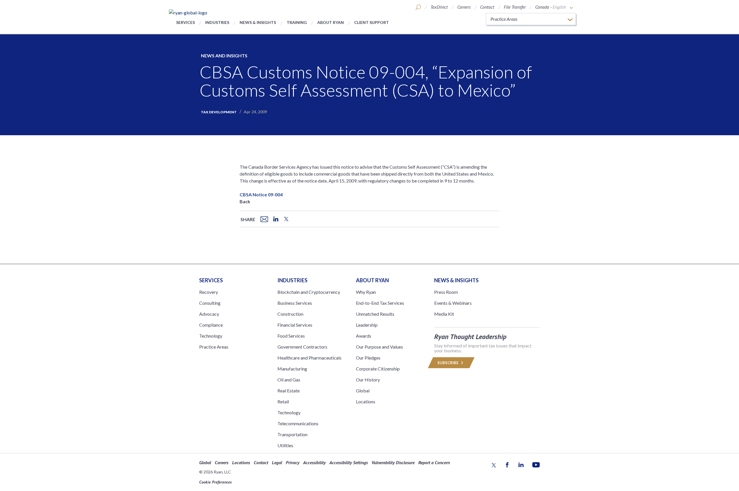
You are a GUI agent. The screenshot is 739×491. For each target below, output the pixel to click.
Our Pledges (368, 357)
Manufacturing (292, 368)
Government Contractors (302, 346)
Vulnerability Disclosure (393, 462)
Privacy (292, 462)
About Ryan (330, 22)
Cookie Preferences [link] (215, 482)
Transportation (292, 434)
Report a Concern (434, 462)
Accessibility (314, 462)
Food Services (291, 335)
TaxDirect (439, 7)
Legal (277, 462)
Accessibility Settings (348, 462)
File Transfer (515, 7)
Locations (365, 401)
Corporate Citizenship (378, 368)
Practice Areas (213, 346)
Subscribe (448, 362)
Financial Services (294, 325)
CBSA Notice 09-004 (261, 194)
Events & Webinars (453, 303)
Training (297, 22)
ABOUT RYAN (372, 280)
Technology (210, 335)
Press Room (446, 292)
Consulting (210, 303)
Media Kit (444, 314)
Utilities (285, 445)
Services (185, 22)
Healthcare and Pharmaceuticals (309, 357)
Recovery (208, 292)
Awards (363, 335)
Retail (283, 401)
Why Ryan (366, 292)
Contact (487, 7)
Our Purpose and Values (379, 346)
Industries (217, 22)
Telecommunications (297, 423)
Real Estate (288, 390)
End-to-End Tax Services (380, 303)
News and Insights (224, 55)
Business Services (294, 303)
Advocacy (209, 314)
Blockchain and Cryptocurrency (308, 292)
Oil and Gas (288, 379)
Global (363, 390)
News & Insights (258, 22)
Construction (290, 314)
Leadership (367, 325)
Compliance (211, 325)
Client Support (371, 22)
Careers (464, 7)
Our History (368, 379)
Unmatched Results (375, 314)
